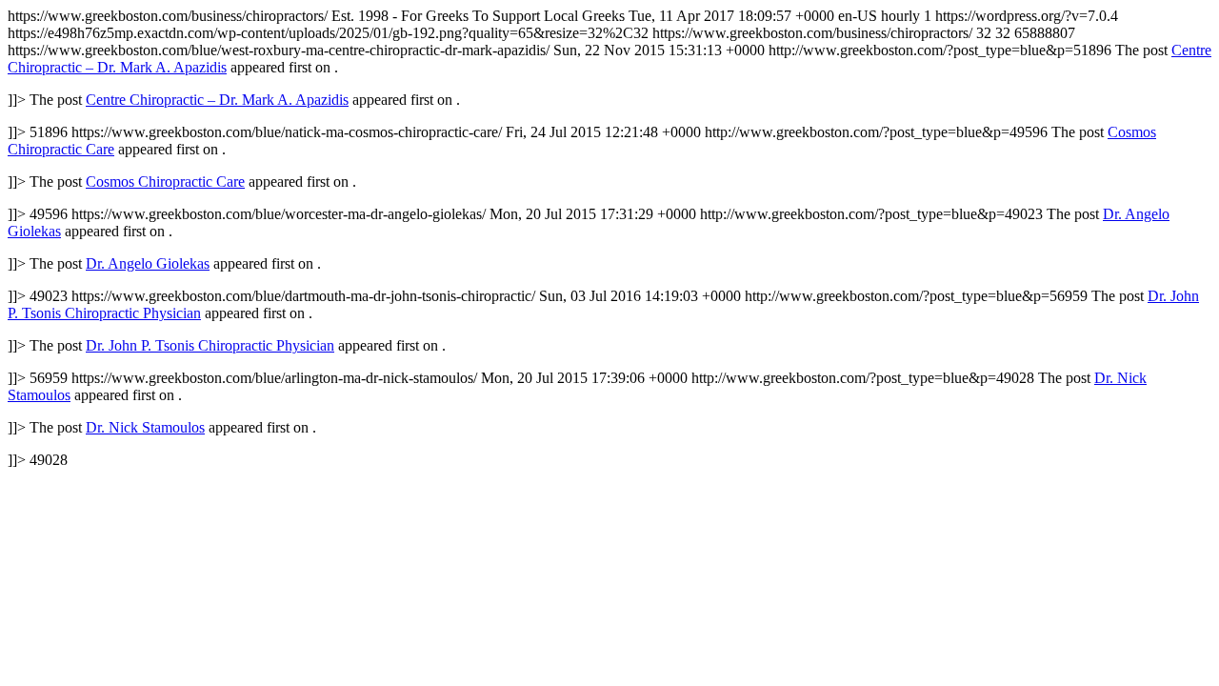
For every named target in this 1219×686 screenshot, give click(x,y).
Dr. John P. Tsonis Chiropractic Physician (210, 345)
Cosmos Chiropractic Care (165, 181)
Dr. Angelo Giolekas (148, 263)
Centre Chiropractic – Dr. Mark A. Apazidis (217, 99)
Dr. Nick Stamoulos (145, 427)
